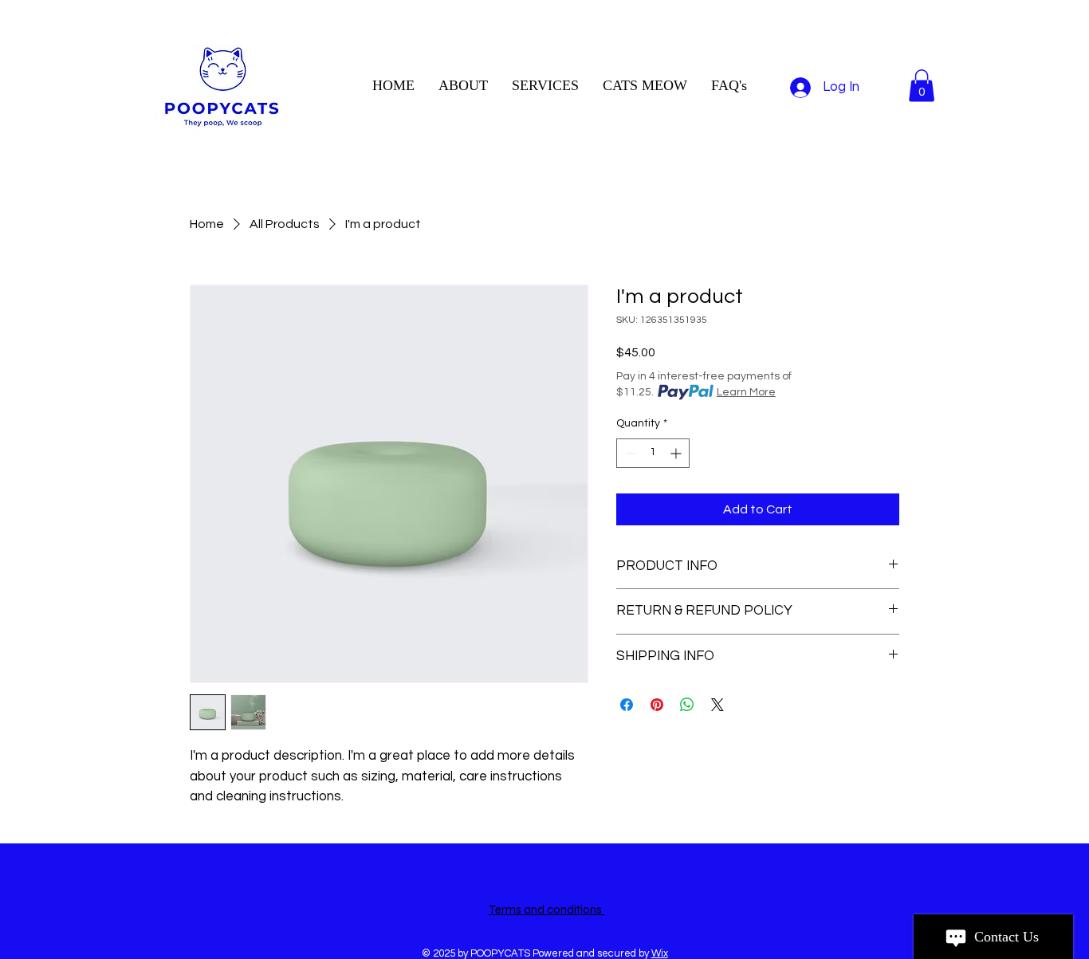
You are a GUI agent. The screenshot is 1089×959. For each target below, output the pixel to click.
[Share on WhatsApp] (687, 704)
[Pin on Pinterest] (656, 704)
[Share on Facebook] (626, 704)
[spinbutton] (653, 453)
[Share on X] (717, 704)
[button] (921, 85)
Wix (659, 953)
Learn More (746, 392)
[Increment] (677, 453)
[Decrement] (629, 453)
